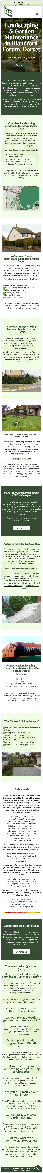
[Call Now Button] (38, 1168)
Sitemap (16, 1171)
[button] (37, 14)
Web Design (25, 1171)
